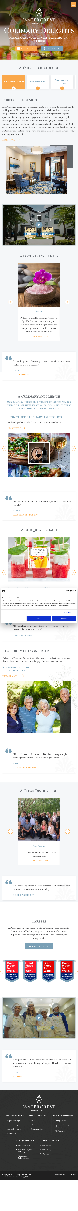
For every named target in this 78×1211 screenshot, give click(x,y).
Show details (68, 613)
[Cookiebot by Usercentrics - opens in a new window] (67, 591)
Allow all (63, 618)
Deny (38, 618)
